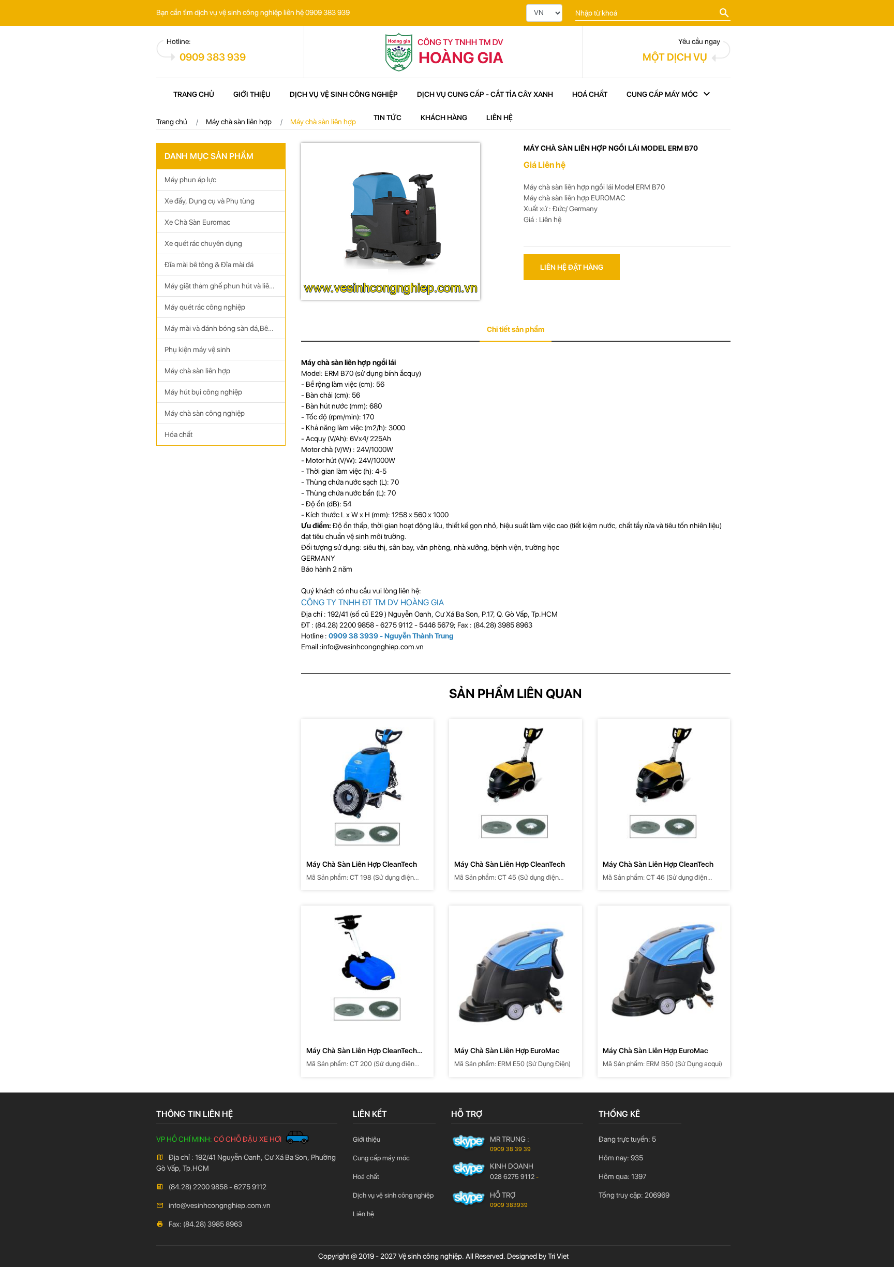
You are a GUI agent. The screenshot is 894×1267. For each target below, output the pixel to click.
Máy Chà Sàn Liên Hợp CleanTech (362, 864)
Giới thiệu (252, 94)
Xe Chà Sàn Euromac (197, 222)
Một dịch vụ (675, 57)
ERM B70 (651, 187)
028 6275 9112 (512, 1177)
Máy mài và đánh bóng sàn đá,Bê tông (216, 331)
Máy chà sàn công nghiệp (205, 413)
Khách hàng (444, 117)
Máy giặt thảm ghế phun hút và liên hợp (219, 289)
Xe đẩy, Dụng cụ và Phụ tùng (210, 201)
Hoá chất (589, 94)
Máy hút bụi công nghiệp (203, 392)
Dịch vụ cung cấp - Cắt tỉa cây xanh (485, 94)
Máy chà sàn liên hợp (197, 371)
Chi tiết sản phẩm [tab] (515, 329)
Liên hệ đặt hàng (571, 267)
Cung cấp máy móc (662, 94)
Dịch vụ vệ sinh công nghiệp (344, 94)
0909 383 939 (213, 57)
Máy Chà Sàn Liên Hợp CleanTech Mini (361, 1051)
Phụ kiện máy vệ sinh (197, 349)
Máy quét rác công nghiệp (205, 307)
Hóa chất (178, 434)
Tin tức (387, 117)
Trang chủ (193, 94)
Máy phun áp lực (190, 180)
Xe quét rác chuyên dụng (203, 243)
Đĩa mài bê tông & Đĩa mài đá (209, 264)
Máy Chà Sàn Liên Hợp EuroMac (507, 1050)
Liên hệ (499, 117)
